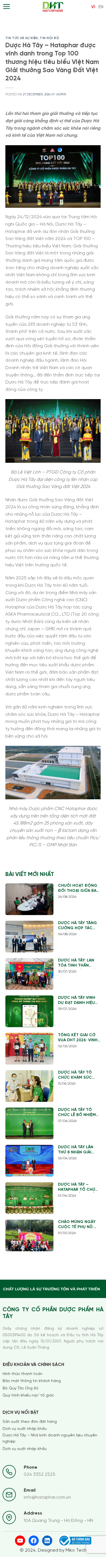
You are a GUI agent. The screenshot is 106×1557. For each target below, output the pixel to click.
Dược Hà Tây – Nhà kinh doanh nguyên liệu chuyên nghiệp (50, 1438)
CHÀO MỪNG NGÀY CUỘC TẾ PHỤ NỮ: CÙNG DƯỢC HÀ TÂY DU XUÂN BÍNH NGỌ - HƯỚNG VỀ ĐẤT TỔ (79, 1225)
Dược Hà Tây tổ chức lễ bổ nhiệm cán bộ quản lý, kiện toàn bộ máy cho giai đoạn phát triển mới (77, 1113)
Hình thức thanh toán (22, 1374)
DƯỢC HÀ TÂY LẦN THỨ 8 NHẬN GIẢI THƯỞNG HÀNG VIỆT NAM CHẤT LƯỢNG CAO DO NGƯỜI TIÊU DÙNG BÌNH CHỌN (78, 1150)
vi (93, 7)
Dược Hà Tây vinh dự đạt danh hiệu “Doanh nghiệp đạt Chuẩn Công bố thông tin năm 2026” (78, 1001)
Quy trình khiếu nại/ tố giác (28, 1395)
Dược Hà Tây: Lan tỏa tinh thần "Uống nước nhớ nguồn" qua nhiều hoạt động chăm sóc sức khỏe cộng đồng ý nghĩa (78, 963)
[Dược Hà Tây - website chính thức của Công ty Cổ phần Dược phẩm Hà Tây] (53, 7)
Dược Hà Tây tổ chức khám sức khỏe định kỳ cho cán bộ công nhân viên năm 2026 (78, 1075)
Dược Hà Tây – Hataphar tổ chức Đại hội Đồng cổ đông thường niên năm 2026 (79, 1187)
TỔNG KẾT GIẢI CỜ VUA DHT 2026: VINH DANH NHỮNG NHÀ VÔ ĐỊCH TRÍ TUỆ (78, 1038)
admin (61, 94)
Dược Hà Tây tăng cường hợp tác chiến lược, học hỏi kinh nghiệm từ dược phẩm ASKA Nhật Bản (78, 926)
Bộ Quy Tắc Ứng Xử (20, 1388)
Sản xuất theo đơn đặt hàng (30, 1422)
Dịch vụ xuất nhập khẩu (25, 1429)
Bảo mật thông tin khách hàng (32, 1381)
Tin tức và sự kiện (21, 38)
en (100, 7)
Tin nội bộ (49, 38)
